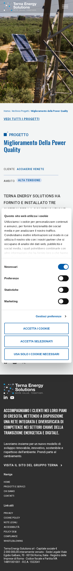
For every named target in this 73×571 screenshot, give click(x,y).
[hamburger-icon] (65, 6)
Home (7, 111)
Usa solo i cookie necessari (36, 354)
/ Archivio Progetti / (20, 111)
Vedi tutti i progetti (21, 119)
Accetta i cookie (36, 328)
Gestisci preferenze (49, 316)
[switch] (63, 278)
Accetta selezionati (36, 341)
